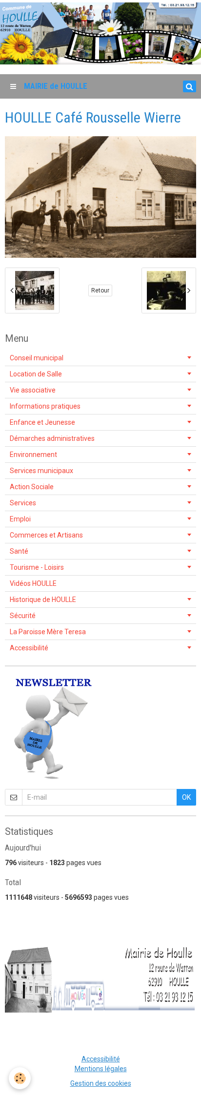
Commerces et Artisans (46, 535)
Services (23, 503)
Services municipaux (41, 471)
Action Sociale (32, 487)
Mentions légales (101, 1069)
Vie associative (33, 390)
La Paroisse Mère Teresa (48, 632)
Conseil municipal (36, 358)
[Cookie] (20, 1078)
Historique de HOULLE (43, 599)
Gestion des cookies (100, 1083)
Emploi (20, 519)
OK (186, 797)
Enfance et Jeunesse (42, 422)
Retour (100, 290)
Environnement (33, 454)
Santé (19, 551)
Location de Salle (36, 374)
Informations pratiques (45, 406)
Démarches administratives (52, 438)
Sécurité (23, 616)
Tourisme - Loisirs (37, 567)
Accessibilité (29, 648)
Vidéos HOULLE (33, 583)
